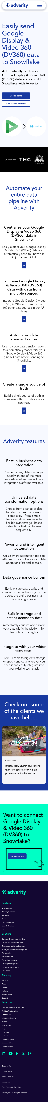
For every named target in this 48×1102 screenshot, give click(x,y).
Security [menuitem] (5, 980)
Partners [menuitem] (5, 991)
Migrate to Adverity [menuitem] (9, 1018)
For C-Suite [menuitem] (6, 971)
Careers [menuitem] (4, 987)
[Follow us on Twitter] (23, 1054)
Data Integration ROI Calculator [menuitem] (13, 1008)
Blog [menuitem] (3, 1029)
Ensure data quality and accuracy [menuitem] (13, 946)
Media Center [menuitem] (7, 994)
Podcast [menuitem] (5, 1036)
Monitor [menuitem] (5, 919)
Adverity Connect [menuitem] (8, 912)
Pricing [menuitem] (4, 929)
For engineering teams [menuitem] (10, 964)
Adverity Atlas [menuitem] (7, 908)
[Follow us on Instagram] (29, 1054)
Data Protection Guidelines (11, 1087)
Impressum (6, 1082)
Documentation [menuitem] (7, 1043)
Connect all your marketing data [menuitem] (13, 939)
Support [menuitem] (5, 998)
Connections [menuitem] (6, 1015)
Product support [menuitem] (7, 1046)
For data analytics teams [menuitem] (10, 967)
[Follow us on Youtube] (11, 1054)
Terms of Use (6, 1066)
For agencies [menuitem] (6, 953)
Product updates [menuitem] (8, 1039)
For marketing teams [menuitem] (9, 960)
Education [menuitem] (5, 1032)
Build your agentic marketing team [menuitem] (14, 950)
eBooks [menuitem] (4, 1022)
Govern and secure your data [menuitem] (12, 943)
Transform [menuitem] (5, 915)
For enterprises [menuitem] (7, 957)
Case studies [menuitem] (6, 1025)
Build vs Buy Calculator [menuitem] (10, 1011)
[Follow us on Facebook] (17, 1054)
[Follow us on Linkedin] (3, 1054)
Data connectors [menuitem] (8, 922)
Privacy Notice (7, 1071)
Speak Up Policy (7, 1077)
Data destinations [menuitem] (8, 926)
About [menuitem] (4, 984)
